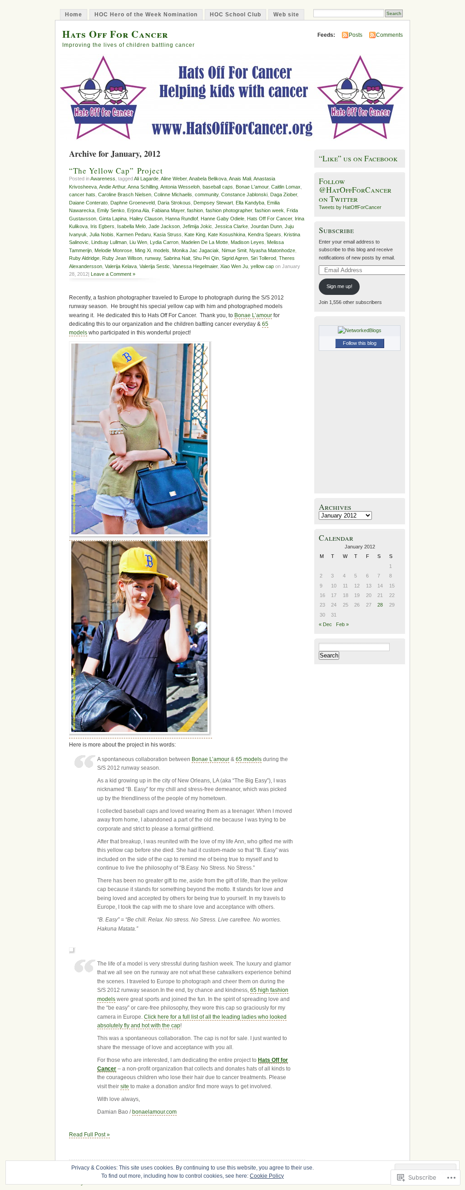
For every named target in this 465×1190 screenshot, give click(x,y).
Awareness (102, 178)
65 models (249, 759)
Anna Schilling (143, 186)
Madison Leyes (247, 242)
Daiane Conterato (88, 202)
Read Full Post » (89, 1134)
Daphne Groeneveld (132, 202)
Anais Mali (240, 178)
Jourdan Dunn (266, 226)
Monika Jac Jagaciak (195, 250)
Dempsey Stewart (213, 202)
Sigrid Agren (235, 258)
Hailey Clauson (146, 218)
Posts (355, 35)
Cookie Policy (267, 1176)
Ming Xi (143, 250)
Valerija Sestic (154, 266)
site (124, 1086)
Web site (286, 14)
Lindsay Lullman (109, 242)
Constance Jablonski (244, 194)
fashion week (269, 210)
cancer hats (82, 194)
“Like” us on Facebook (358, 158)
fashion (195, 210)
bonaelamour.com (154, 1112)
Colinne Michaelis (173, 194)
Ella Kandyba (250, 202)
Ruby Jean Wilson (122, 258)
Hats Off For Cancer (115, 34)
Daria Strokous (174, 202)
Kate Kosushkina (226, 234)
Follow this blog (359, 343)
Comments (389, 35)
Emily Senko (110, 210)
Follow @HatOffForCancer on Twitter (355, 190)
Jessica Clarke (231, 226)
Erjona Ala (138, 210)
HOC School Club (235, 14)
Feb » (342, 624)
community (206, 194)
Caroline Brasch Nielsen (124, 194)
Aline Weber (174, 178)
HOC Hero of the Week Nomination (146, 14)
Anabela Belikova (208, 178)
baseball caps (218, 186)
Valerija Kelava (121, 266)
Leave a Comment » (113, 274)
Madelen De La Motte (204, 242)
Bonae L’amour (253, 315)
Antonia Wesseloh (180, 186)
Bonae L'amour (252, 186)
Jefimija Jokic (197, 226)
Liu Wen (138, 242)
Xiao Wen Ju (234, 266)
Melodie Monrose (113, 250)
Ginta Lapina (113, 218)
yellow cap (262, 266)
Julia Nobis (101, 234)
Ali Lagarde (146, 178)
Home (73, 14)
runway (153, 258)
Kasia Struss (167, 234)
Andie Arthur (112, 186)
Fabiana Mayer (168, 210)
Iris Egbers (102, 226)
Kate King (194, 234)
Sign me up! (339, 286)
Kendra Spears (264, 234)
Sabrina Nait (176, 258)
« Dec (325, 624)
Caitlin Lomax (286, 186)
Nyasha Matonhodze (272, 250)
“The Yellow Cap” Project (116, 170)
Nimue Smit (234, 250)
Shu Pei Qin (206, 258)
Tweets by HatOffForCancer (350, 207)
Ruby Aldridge (84, 258)
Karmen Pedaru (133, 234)
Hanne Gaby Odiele (222, 218)
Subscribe (336, 230)
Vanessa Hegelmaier (195, 266)
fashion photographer (229, 210)
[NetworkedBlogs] (359, 330)
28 (380, 604)
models (161, 250)
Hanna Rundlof (181, 218)
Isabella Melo (131, 226)
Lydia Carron (164, 242)
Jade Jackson (164, 226)
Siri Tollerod (263, 258)
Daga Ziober (283, 194)
